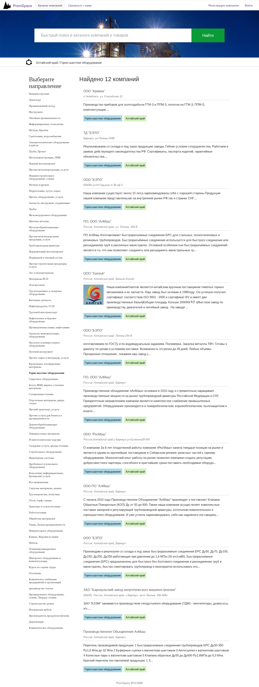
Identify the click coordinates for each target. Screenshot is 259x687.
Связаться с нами (80, 5)
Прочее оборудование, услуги (46, 196)
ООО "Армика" (94, 91)
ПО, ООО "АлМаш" (97, 221)
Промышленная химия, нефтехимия (49, 327)
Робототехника (37, 512)
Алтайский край (47, 62)
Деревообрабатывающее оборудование (43, 426)
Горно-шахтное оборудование (81, 62)
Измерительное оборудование (46, 530)
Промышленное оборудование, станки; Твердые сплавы (46, 596)
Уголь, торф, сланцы (40, 500)
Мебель (33, 542)
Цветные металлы (39, 221)
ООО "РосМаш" (94, 434)
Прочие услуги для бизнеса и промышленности (45, 417)
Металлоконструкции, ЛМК (45, 157)
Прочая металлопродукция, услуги (48, 169)
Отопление (35, 573)
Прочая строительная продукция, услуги (48, 265)
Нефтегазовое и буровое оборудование (42, 320)
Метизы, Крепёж (38, 130)
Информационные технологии (46, 124)
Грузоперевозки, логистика (44, 494)
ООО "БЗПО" (93, 179)
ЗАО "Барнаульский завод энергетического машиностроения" (129, 590)
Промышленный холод (42, 105)
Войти (249, 5)
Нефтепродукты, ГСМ (41, 306)
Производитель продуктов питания (49, 615)
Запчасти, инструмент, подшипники (49, 203)
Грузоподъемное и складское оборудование (45, 292)
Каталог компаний (50, 5)
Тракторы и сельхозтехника (44, 506)
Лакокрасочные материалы (44, 433)
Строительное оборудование (45, 451)
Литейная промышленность (45, 118)
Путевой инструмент (41, 351)
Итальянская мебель (40, 609)
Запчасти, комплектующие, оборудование (44, 335)
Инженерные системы (41, 457)
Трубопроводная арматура (44, 245)
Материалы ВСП (38, 278)
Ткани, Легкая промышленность (47, 524)
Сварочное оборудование (43, 379)
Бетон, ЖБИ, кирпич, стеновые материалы (46, 387)
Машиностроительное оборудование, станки (41, 177)
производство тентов (41, 588)
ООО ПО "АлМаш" (97, 486)
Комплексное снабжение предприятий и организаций (45, 581)
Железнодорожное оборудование (48, 215)
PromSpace (22, 5)
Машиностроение (39, 93)
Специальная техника (41, 394)
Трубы (32, 209)
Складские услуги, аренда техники (48, 445)
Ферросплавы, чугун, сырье (45, 190)
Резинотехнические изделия (45, 439)
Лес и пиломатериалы (41, 272)
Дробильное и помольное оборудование (43, 465)
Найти (208, 35)
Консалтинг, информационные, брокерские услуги (46, 475)
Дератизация (36, 621)
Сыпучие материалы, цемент (45, 488)
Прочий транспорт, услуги (44, 409)
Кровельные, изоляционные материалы (45, 365)
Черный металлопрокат (42, 163)
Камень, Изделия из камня (43, 536)
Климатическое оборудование (46, 627)
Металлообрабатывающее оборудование (44, 229)
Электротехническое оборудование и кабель (49, 144)
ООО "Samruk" (94, 273)
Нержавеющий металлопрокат (46, 251)
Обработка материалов (42, 518)
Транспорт (35, 99)
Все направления (38, 482)
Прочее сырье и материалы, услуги (49, 357)
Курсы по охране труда (42, 567)
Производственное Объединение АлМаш (114, 631)
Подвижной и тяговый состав (45, 257)
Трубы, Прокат (37, 151)
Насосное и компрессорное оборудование (44, 344)
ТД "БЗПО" (91, 133)
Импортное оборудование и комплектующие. (45, 560)
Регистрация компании (223, 5)
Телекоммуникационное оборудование (42, 550)
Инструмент (36, 111)
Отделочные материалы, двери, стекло (47, 402)
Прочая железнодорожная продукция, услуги (44, 238)
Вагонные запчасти (40, 300)
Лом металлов (37, 284)
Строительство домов (41, 603)
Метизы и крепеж (39, 184)
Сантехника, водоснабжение (45, 136)
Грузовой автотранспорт (43, 312)
